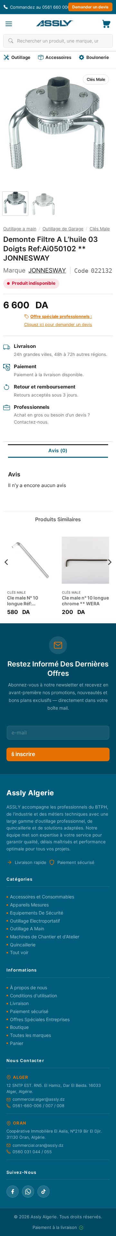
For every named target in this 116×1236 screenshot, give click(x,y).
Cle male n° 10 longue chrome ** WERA (85, 600)
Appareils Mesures (29, 904)
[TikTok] (43, 1191)
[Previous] (14, 124)
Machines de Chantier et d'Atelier (44, 936)
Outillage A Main (27, 928)
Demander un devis (90, 7)
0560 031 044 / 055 (32, 1151)
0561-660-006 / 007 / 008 (38, 1105)
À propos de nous (28, 987)
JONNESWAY (47, 270)
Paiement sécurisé (29, 1011)
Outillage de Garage (63, 228)
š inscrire (23, 754)
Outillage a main (19, 228)
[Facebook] (12, 1191)
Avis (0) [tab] (57, 450)
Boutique (19, 1027)
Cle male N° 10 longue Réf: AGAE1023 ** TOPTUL (22, 601)
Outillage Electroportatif (35, 921)
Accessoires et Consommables (42, 896)
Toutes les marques (30, 1035)
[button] (9, 24)
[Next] (101, 124)
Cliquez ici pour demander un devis (58, 320)
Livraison (19, 1003)
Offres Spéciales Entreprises (40, 1019)
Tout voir (19, 952)
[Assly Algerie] (54, 23)
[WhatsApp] (28, 1191)
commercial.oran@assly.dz (38, 1145)
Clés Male (96, 79)
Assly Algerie (44, 1216)
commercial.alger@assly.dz (39, 1099)
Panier (16, 1043)
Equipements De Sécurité (36, 912)
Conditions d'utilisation (33, 995)
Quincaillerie (22, 944)
